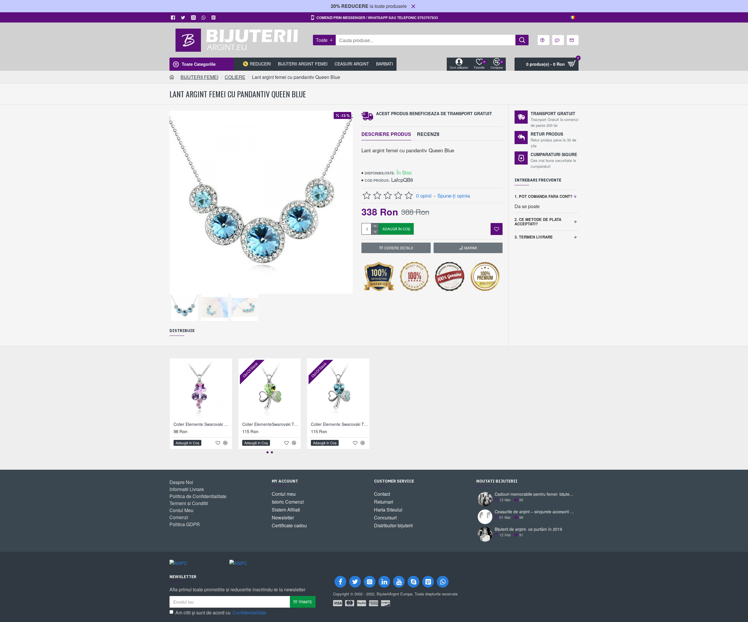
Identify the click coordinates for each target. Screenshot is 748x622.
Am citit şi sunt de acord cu (220, 612)
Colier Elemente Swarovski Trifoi (339, 424)
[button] (267, 452)
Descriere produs (386, 134)
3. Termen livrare (534, 237)
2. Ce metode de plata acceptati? (538, 221)
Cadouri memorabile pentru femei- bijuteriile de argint (535, 494)
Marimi (470, 247)
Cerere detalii (398, 247)
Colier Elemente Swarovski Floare (202, 424)
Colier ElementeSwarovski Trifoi (270, 424)
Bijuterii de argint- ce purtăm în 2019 (528, 529)
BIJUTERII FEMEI (199, 77)
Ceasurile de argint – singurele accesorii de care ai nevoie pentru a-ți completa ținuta (535, 511)
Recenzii (428, 134)
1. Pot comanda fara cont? (543, 196)
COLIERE (235, 77)
